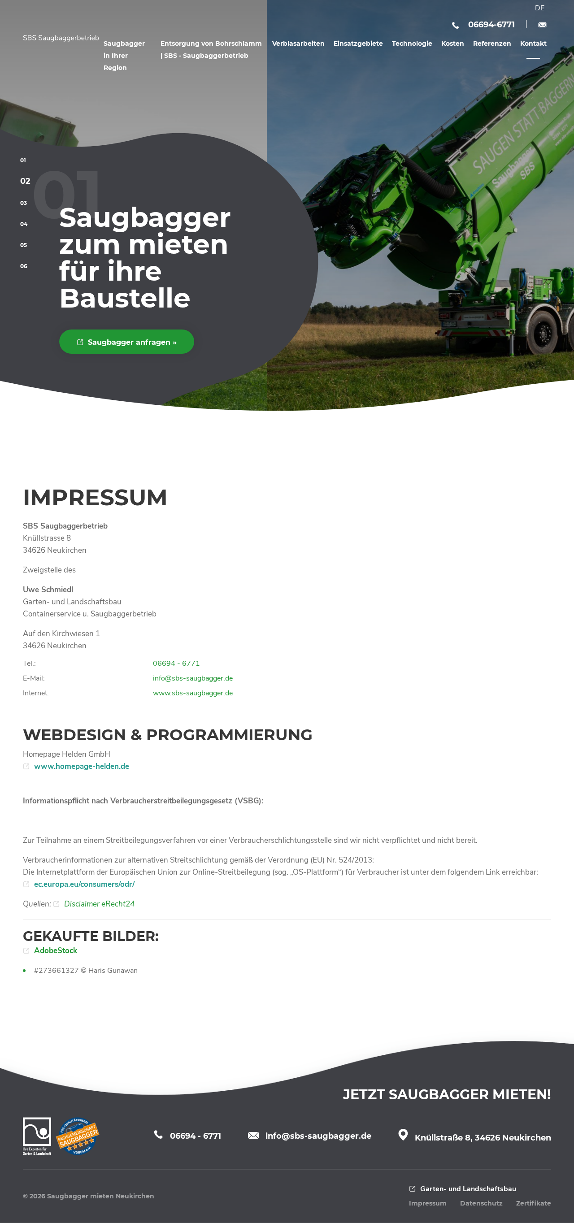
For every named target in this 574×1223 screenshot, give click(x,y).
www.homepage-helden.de (81, 766)
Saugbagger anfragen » (132, 342)
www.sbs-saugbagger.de (193, 693)
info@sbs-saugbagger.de (193, 678)
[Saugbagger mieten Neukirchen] (61, 38)
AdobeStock (55, 950)
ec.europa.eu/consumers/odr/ (84, 884)
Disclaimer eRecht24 (99, 904)
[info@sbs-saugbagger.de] (542, 23)
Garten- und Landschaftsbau (468, 1189)
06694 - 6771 (176, 663)
